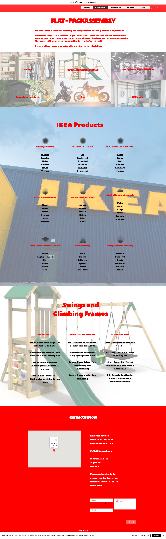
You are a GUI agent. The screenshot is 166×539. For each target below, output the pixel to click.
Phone (97, 504)
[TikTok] (154, 8)
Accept (156, 535)
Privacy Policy (89, 535)
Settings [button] (134, 535)
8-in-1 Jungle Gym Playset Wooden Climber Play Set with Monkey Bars (119, 365)
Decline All (145, 535)
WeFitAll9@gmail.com (101, 451)
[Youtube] (157, 8)
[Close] (163, 535)
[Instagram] (152, 8)
